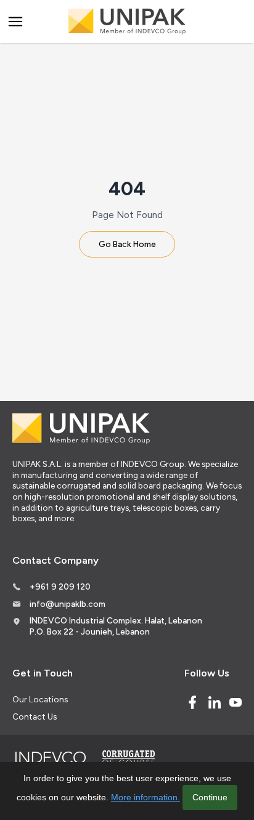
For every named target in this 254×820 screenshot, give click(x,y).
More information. (145, 797)
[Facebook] (192, 702)
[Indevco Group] (50, 757)
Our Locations (40, 699)
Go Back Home (127, 244)
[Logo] (127, 22)
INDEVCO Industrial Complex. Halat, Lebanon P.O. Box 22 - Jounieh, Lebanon (116, 625)
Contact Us (34, 716)
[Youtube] (235, 702)
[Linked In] (214, 702)
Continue (209, 797)
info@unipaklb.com (67, 604)
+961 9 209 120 (60, 586)
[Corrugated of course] (129, 757)
